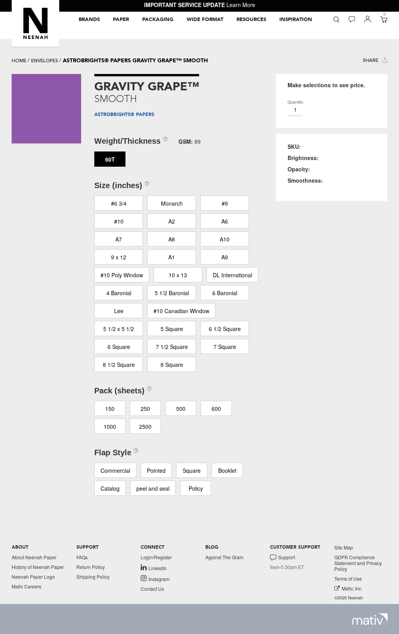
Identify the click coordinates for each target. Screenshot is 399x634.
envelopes (44, 60)
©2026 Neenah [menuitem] (348, 597)
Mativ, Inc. (352, 588)
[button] (35, 23)
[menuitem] (89, 19)
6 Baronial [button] (224, 293)
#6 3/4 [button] (119, 203)
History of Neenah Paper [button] (38, 567)
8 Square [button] (172, 364)
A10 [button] (225, 239)
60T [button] (110, 159)
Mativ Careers (26, 586)
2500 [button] (145, 426)
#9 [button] (225, 203)
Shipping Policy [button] (92, 576)
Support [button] (286, 557)
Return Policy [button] (90, 567)
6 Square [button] (119, 346)
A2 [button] (171, 221)
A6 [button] (224, 221)
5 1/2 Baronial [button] (172, 293)
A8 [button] (171, 239)
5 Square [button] (172, 329)
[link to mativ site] (370, 619)
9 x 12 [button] (118, 257)
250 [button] (145, 408)
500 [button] (180, 408)
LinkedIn (157, 568)
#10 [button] (119, 221)
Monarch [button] (172, 203)
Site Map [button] (343, 547)
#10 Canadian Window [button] (181, 311)
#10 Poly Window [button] (122, 275)
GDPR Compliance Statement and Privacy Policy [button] (358, 563)
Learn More (240, 5)
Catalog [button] (110, 488)
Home (19, 60)
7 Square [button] (225, 346)
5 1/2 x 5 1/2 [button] (118, 329)
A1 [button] (171, 257)
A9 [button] (224, 257)
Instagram (158, 579)
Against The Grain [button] (224, 557)
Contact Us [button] (152, 589)
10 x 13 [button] (178, 275)
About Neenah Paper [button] (34, 557)
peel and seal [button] (152, 488)
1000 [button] (110, 426)
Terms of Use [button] (348, 578)
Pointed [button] (156, 470)
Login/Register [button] (156, 557)
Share (371, 60)
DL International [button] (232, 275)
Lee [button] (119, 311)
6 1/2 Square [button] (225, 329)
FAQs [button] (82, 557)
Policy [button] (196, 488)
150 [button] (110, 408)
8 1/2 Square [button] (119, 364)
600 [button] (216, 408)
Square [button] (192, 470)
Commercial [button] (115, 470)
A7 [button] (118, 239)
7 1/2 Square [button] (172, 346)
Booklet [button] (227, 470)
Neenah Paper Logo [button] (33, 576)
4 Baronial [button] (118, 293)
